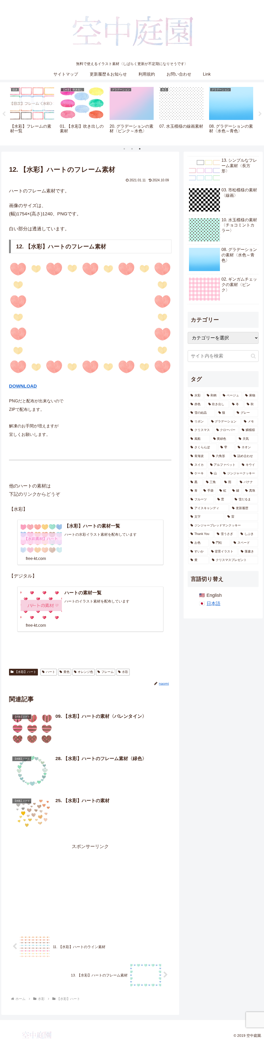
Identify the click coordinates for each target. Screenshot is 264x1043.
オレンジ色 (85, 672)
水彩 (125, 672)
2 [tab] (132, 148)
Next (260, 114)
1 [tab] (124, 148)
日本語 (213, 603)
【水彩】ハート (25, 672)
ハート (50, 672)
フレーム (107, 672)
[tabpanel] (32, 113)
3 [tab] (139, 148)
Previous (3, 114)
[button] (253, 356)
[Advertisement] (90, 887)
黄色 (66, 672)
